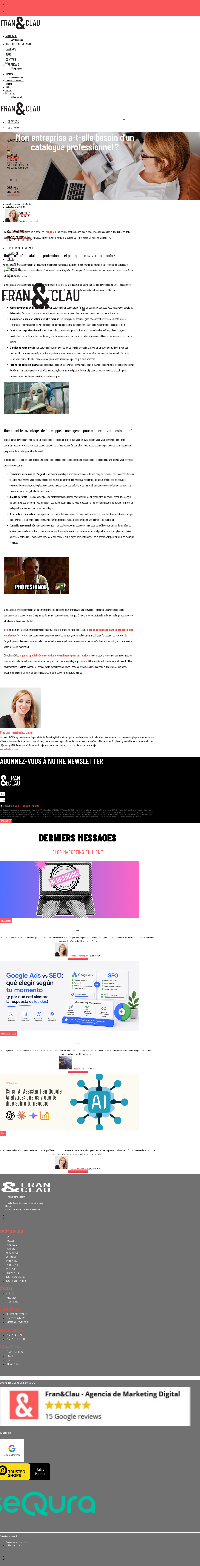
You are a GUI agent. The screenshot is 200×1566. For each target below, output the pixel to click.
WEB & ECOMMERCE (10, 1330)
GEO (2, 1133)
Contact (8, 90)
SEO (14, 1033)
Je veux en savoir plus (78, 959)
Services (11, 36)
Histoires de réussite (19, 44)
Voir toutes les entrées (9, 749)
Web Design (6, 920)
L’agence (8, 84)
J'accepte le (21, 805)
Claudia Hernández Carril (79, 955)
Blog (7, 87)
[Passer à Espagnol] (16, 69)
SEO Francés (17, 77)
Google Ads (5, 1033)
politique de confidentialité (27, 805)
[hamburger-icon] (124, 119)
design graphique (10, 1309)
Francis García (79, 1068)
